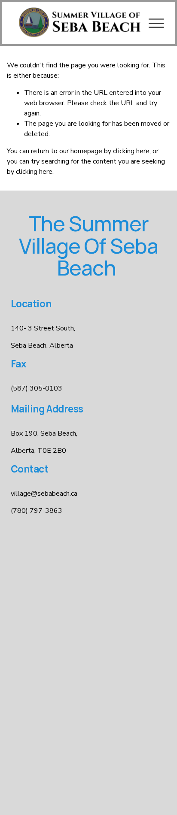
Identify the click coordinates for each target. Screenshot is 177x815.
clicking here (131, 151)
